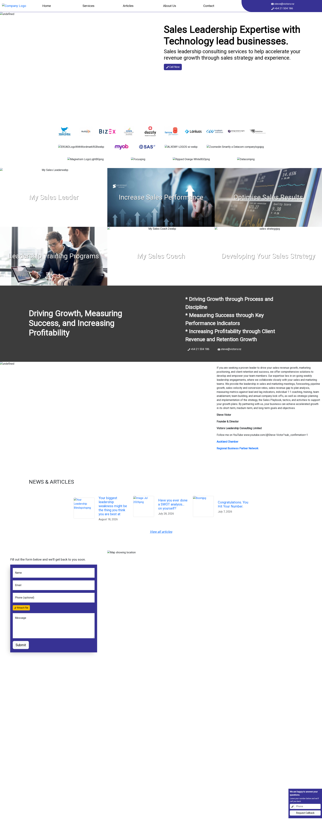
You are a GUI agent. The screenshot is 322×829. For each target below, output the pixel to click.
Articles (128, 6)
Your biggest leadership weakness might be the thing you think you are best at (113, 506)
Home (46, 6)
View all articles (161, 532)
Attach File (22, 607)
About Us (169, 6)
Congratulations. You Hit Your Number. (233, 504)
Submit (21, 645)
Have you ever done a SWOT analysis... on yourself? (172, 504)
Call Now (174, 66)
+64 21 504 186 (283, 8)
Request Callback (305, 813)
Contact (208, 6)
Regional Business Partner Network (237, 448)
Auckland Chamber (227, 441)
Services (88, 6)
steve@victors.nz (284, 3)
